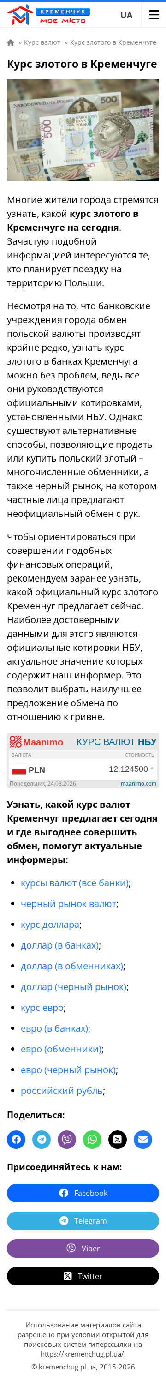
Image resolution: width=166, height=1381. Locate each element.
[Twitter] (117, 1139)
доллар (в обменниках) (72, 966)
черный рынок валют (68, 903)
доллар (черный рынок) (73, 986)
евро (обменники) (61, 1049)
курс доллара (50, 924)
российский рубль (62, 1090)
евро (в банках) (54, 1028)
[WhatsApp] (92, 1139)
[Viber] (67, 1139)
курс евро (42, 1007)
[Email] (143, 1139)
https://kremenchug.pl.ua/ (82, 1353)
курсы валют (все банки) (75, 883)
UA (126, 14)
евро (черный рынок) (68, 1069)
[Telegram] (41, 1139)
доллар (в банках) (60, 945)
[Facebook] (16, 1139)
